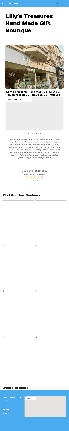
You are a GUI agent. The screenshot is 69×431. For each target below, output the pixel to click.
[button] (57, 3)
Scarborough (12, 3)
